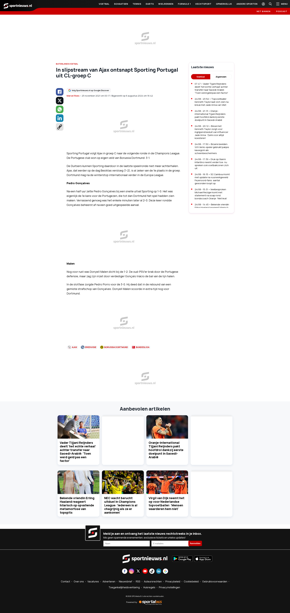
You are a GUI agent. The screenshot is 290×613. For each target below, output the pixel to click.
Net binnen (264, 11)
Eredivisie (90, 347)
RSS (138, 581)
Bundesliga (142, 347)
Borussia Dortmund (116, 347)
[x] (59, 100)
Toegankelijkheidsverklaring (124, 587)
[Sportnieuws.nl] (18, 5)
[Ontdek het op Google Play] (182, 559)
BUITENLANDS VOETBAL (67, 64)
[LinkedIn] (59, 118)
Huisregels (149, 587)
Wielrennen (165, 3)
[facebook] (59, 92)
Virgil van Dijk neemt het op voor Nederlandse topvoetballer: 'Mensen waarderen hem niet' (166, 503)
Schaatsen (121, 3)
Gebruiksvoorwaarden (214, 581)
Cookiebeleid (191, 581)
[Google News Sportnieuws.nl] (165, 571)
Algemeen (221, 76)
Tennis (137, 3)
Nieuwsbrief (125, 581)
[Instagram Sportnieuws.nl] (131, 571)
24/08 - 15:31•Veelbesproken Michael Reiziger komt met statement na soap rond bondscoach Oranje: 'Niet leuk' (211, 194)
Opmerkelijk (224, 3)
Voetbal (104, 3)
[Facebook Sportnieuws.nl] (124, 571)
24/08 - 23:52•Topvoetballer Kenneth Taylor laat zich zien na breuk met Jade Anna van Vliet (212, 101)
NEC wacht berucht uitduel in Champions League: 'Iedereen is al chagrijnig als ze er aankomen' (120, 505)
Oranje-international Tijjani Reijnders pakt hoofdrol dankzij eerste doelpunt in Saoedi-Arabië (166, 450)
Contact (65, 581)
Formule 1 (184, 3)
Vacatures (93, 581)
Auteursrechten (153, 581)
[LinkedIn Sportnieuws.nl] (158, 571)
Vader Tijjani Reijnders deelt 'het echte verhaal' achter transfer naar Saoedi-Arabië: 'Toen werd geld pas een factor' (78, 452)
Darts (150, 3)
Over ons (79, 581)
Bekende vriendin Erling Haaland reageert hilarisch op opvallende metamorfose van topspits (77, 505)
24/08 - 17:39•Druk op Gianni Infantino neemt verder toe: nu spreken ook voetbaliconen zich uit (212, 164)
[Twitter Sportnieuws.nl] (138, 571)
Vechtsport (203, 3)
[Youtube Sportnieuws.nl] (145, 571)
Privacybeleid (172, 581)
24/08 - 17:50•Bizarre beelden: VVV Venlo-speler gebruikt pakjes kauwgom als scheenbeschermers (212, 149)
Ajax (74, 347)
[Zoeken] (270, 4)
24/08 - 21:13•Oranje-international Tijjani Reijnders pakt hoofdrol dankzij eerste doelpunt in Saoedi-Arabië (210, 115)
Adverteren (109, 581)
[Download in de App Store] (203, 559)
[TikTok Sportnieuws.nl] (152, 571)
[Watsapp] (59, 109)
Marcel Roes (73, 95)
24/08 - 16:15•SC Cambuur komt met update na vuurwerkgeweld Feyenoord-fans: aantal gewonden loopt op (212, 179)
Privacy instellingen (169, 587)
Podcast (281, 11)
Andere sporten (247, 3)
